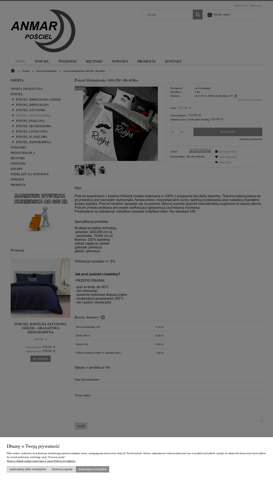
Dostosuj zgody (62, 469)
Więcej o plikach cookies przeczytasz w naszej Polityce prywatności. (41, 460)
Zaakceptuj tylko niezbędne (28, 469)
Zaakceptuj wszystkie (92, 469)
